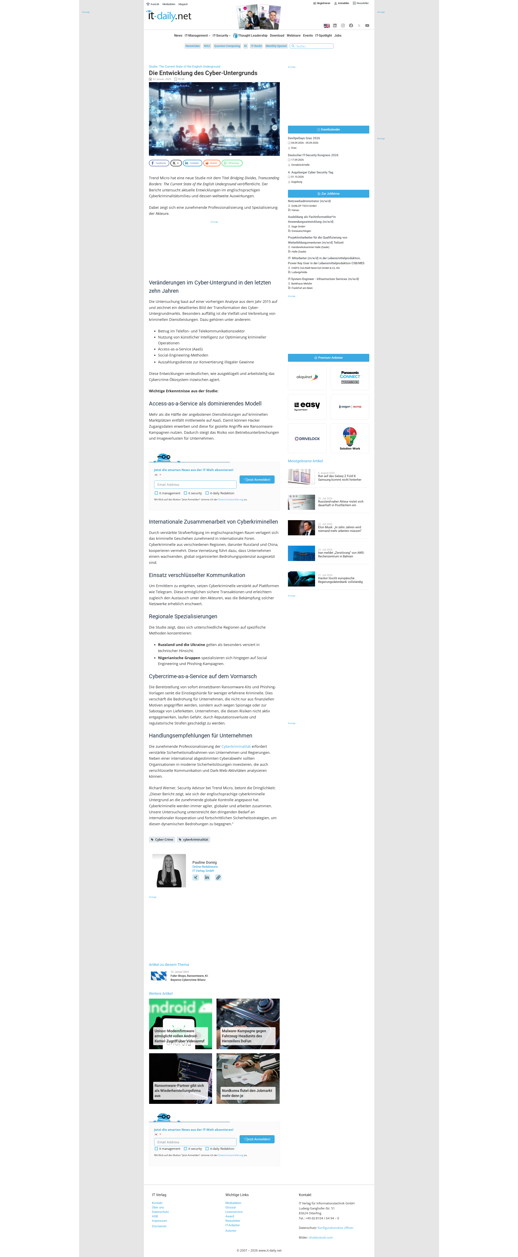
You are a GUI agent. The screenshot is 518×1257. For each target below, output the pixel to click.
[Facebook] (351, 25)
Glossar (230, 1207)
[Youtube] (367, 25)
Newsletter (232, 1221)
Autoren (230, 1231)
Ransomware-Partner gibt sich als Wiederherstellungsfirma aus (179, 1090)
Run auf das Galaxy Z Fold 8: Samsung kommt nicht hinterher (339, 478)
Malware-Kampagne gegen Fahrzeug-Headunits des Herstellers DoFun (244, 1036)
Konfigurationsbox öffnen (335, 1228)
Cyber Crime (164, 839)
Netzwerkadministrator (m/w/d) (309, 201)
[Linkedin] (335, 25)
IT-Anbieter (232, 1225)
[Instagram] (343, 25)
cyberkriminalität (195, 839)
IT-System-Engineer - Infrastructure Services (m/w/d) (323, 279)
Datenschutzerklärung (230, 499)
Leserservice (234, 1212)
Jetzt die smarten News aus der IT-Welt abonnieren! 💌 (193, 472)
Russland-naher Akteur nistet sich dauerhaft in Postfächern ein (340, 503)
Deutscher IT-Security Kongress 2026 (313, 155)
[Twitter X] (359, 25)
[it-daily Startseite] (176, 16)
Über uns (158, 1207)
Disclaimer (159, 1226)
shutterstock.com (321, 1237)
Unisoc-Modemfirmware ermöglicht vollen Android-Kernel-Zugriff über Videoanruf (179, 1036)
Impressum (159, 1221)
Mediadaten (233, 1203)
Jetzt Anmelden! (258, 479)
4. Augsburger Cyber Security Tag (310, 172)
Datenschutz (160, 1212)
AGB (155, 1216)
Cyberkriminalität (236, 746)
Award (229, 1216)
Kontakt (157, 1203)
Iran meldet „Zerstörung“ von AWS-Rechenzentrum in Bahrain (341, 554)
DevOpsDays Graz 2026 (304, 138)
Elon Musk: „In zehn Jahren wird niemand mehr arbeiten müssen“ (339, 529)
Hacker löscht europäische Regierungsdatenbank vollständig (340, 580)
